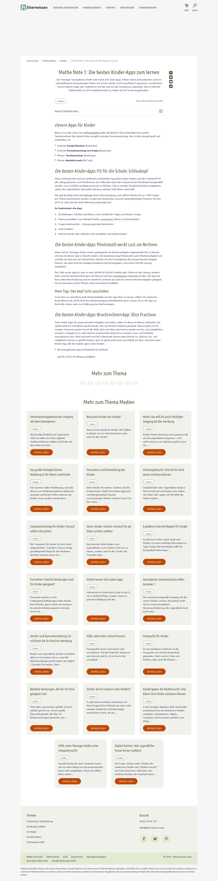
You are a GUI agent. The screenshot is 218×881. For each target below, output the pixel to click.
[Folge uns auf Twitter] (155, 838)
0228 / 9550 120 (148, 821)
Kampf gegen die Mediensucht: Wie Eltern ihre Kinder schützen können (164, 691)
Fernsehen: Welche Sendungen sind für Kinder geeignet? (51, 581)
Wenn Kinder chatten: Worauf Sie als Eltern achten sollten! (109, 528)
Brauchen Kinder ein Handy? (104, 416)
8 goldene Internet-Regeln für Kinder (165, 526)
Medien (63, 60)
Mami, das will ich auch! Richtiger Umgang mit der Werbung (163, 419)
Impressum (77, 856)
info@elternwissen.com (151, 827)
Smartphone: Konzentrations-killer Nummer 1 (163, 581)
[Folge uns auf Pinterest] (166, 838)
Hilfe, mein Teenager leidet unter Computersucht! (78, 748)
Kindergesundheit (92, 7)
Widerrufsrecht (35, 856)
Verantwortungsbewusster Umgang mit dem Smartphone (51, 419)
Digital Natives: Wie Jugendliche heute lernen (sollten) (134, 748)
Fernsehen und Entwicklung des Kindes (106, 472)
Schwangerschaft (148, 7)
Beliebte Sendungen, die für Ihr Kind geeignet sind (52, 691)
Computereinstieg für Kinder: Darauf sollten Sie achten (52, 528)
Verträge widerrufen (37, 860)
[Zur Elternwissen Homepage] (34, 7)
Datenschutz (52, 856)
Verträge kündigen (96, 856)
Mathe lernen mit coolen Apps (105, 579)
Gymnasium (107, 219)
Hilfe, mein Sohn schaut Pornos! (106, 636)
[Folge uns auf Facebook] (143, 838)
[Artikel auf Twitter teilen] (171, 77)
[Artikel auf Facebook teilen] (171, 73)
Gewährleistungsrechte (64, 860)
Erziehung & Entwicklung (65, 7)
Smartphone (119, 275)
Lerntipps (110, 7)
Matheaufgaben (91, 132)
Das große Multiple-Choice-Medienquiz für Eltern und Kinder (50, 472)
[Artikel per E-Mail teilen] (171, 81)
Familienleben (127, 7)
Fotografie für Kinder (155, 636)
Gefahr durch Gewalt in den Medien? (109, 689)
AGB (65, 856)
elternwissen (33, 60)
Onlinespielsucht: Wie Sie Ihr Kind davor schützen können (163, 472)
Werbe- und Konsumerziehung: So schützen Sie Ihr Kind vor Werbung (51, 638)
